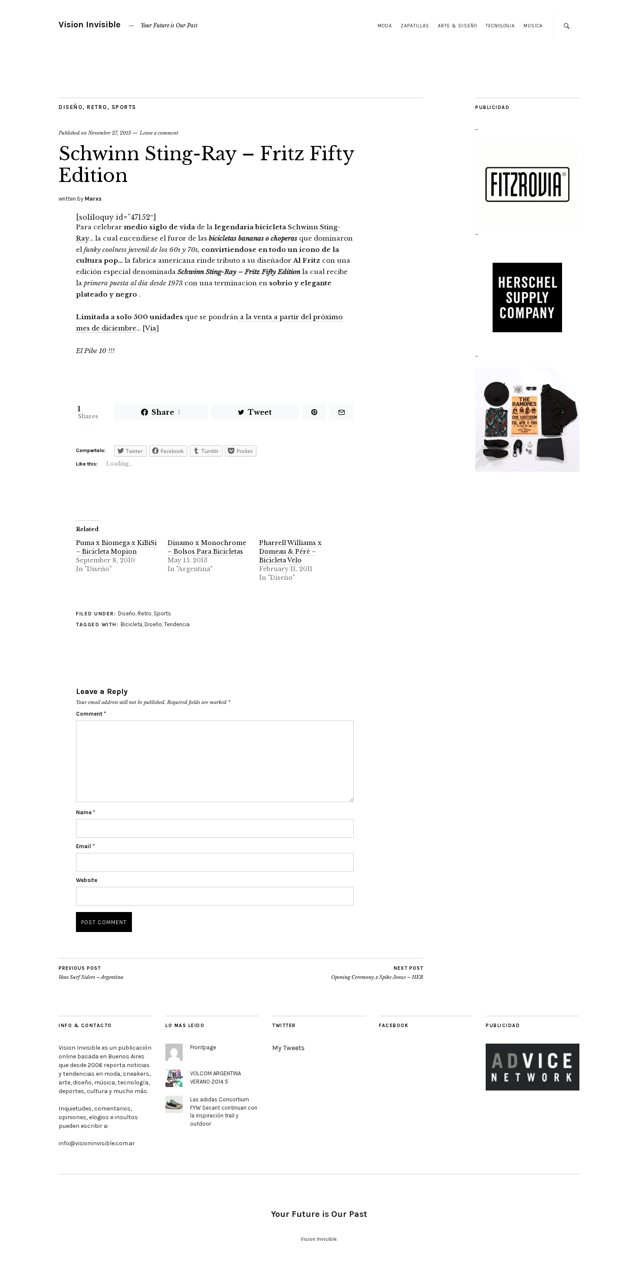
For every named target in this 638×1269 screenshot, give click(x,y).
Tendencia (177, 624)
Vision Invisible (90, 25)
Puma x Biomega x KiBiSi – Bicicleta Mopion (116, 547)
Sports (124, 107)
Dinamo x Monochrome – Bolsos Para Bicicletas (207, 547)
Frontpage (203, 1047)
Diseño (70, 107)
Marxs (93, 198)
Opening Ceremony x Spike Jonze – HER (377, 973)
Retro (97, 107)
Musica (533, 26)
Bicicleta (131, 624)
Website (86, 880)
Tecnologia (500, 26)
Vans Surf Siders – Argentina (91, 973)
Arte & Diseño (457, 26)
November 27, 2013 (109, 133)
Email (85, 846)
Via (150, 328)
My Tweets (288, 1048)
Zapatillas (415, 26)
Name (85, 812)
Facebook (393, 1025)
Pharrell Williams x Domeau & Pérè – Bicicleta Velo (290, 551)
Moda (385, 26)
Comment (91, 714)
